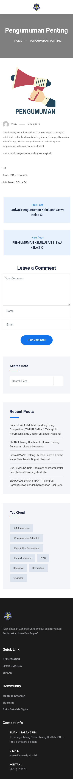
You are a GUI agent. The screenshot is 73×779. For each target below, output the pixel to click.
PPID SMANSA (11, 659)
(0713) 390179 (18, 769)
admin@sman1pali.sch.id (24, 755)
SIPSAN (7, 672)
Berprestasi (38, 568)
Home (18, 40)
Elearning (9, 702)
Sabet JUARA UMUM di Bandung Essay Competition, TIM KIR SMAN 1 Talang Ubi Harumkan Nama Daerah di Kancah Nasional (35, 429)
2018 (43, 558)
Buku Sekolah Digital (16, 709)
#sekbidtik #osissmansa (26, 548)
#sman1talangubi (22, 558)
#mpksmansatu (21, 528)
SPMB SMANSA (12, 666)
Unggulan (18, 578)
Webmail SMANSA (14, 695)
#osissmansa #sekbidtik (26, 538)
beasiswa (18, 568)
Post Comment (37, 340)
